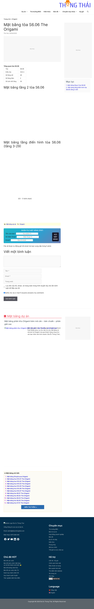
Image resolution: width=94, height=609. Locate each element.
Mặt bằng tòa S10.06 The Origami (18, 488)
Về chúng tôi (52, 573)
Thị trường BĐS (35, 12)
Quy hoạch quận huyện (11, 575)
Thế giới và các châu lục (56, 550)
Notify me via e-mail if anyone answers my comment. (24, 293)
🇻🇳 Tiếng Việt (53, 590)
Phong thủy (52, 544)
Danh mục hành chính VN (11, 573)
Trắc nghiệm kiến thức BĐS (12, 578)
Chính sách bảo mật (55, 563)
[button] (87, 11)
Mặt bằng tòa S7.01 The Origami (18, 503)
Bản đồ (55, 12)
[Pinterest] (18, 540)
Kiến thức (47, 12)
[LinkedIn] (15, 540)
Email (8, 240)
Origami (14, 19)
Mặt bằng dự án (11, 224)
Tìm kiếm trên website (55, 571)
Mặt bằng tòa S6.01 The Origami (18, 493)
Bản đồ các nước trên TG (11, 570)
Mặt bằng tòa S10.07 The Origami (18, 491)
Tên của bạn (11, 233)
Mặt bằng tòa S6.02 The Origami (18, 496)
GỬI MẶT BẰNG (55, 237)
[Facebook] (5, 540)
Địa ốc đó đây (53, 539)
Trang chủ (7, 19)
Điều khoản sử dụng (55, 565)
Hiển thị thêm (30, 507)
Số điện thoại (11, 237)
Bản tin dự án (53, 532)
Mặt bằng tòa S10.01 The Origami (18, 479)
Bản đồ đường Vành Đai (11, 567)
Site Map (51, 576)
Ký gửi (81, 12)
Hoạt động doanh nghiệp (56, 534)
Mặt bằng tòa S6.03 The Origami (18, 498)
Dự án (24, 12)
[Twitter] (8, 540)
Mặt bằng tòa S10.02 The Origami (18, 481)
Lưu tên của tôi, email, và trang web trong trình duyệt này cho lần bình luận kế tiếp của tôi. (32, 287)
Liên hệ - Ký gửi (53, 560)
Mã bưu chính (53, 547)
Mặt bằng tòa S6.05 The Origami (18, 500)
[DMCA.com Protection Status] (54, 579)
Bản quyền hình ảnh (55, 568)
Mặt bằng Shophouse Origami (17, 476)
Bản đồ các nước (9, 560)
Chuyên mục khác (69, 12)
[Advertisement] (32, 49)
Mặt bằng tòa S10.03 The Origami (18, 484)
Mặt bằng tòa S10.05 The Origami (18, 486)
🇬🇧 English (52, 592)
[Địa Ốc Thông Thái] (74, 4)
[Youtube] (11, 540)
